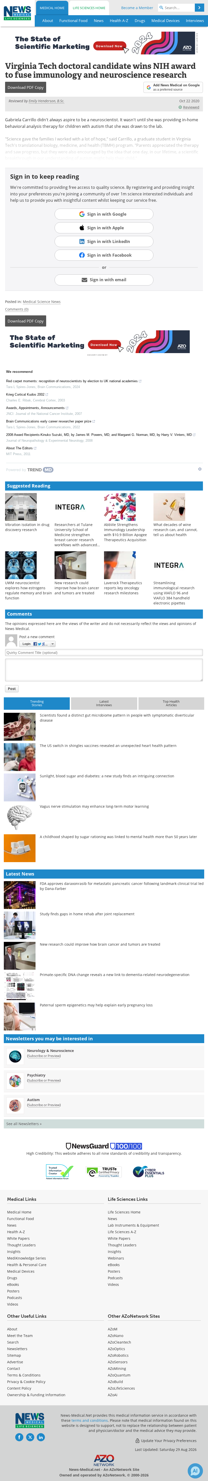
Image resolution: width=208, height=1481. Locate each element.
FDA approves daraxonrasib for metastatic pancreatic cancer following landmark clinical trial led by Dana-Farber (122, 886)
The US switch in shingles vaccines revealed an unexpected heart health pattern (108, 745)
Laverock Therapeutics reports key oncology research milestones (123, 587)
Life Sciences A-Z (122, 1231)
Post (12, 688)
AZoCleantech (119, 1342)
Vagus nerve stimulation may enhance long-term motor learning (94, 806)
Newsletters (17, 1348)
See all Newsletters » (24, 1123)
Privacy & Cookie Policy (26, 1381)
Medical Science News (42, 301)
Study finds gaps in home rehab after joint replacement (87, 913)
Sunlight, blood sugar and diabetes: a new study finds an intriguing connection (107, 776)
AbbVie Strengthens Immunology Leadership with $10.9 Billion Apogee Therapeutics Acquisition (125, 532)
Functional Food (20, 1218)
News (11, 1225)
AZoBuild (115, 1381)
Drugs (12, 1277)
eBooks (13, 1284)
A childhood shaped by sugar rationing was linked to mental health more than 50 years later (118, 836)
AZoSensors (118, 1362)
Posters (13, 1291)
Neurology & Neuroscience (50, 1050)
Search (13, 1342)
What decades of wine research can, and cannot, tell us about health (175, 529)
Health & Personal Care (26, 1264)
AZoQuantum (119, 1375)
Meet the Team (20, 1335)
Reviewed (191, 107)
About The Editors (19, 448)
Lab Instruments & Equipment (133, 1225)
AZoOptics (116, 1348)
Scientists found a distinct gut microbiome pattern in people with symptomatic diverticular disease (117, 718)
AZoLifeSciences (121, 1388)
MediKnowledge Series (26, 1258)
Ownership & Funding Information (36, 1394)
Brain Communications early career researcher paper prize (48, 421)
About (12, 1329)
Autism (33, 1099)
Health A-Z (16, 1231)
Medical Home (52, 8)
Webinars (116, 1258)
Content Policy (19, 1388)
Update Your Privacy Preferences (168, 1440)
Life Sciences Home (89, 8)
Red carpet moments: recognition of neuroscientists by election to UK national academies (72, 381)
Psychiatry (36, 1075)
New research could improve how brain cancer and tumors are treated (77, 587)
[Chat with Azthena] (195, 1470)
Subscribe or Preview (44, 1055)
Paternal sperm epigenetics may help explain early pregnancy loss (96, 1005)
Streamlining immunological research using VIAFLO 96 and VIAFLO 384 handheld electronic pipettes (174, 592)
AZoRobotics (118, 1355)
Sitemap (14, 1355)
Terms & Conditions (24, 1375)
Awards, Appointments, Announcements (35, 408)
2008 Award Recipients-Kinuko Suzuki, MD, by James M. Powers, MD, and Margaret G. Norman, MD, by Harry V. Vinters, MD (99, 435)
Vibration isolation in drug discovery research (27, 527)
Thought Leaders (21, 1245)
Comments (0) (16, 309)
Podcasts (14, 1297)
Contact (13, 1368)
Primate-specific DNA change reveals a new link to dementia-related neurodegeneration (114, 974)
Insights (14, 1251)
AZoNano (115, 1335)
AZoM (112, 1329)
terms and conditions (90, 1420)
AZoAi (112, 1394)
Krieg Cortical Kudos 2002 (25, 394)
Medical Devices (20, 1271)
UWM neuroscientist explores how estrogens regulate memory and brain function (28, 590)
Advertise (15, 1362)
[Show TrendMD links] (200, 469)
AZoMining (117, 1368)
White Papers (18, 1238)
